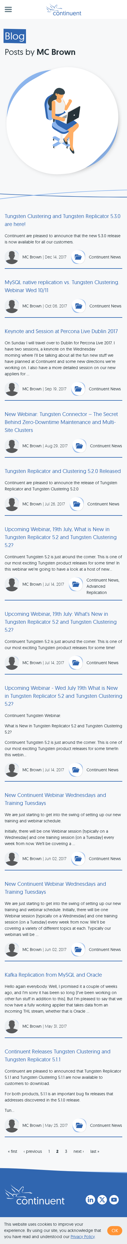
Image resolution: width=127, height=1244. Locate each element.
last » (94, 1151)
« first (12, 1151)
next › (79, 1151)
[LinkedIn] (90, 1199)
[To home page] (34, 1194)
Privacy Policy (83, 1236)
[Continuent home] (63, 9)
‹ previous (33, 1151)
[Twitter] (102, 1199)
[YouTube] (114, 1199)
